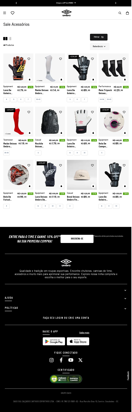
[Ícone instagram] (50, 360)
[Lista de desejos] (12, 13)
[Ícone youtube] (69, 360)
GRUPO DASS (65, 393)
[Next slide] (114, 3)
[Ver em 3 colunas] (10, 39)
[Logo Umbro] (65, 13)
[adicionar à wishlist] (28, 59)
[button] (117, 13)
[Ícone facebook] (59, 360)
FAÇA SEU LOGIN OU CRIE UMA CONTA (65, 318)
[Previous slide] (15, 3)
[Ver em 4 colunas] (5, 39)
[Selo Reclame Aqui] (65, 382)
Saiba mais (83, 333)
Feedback (126, 375)
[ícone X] (79, 360)
